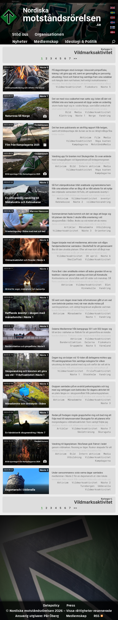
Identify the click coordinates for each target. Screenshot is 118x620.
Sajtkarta (37, 4)
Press (80, 4)
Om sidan (16, 4)
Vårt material (59, 4)
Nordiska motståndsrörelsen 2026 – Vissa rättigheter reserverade (59, 610)
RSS (96, 616)
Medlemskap (76, 616)
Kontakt (15, 1)
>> (75, 58)
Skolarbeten (100, 4)
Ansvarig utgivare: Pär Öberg (37, 616)
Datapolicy (51, 605)
